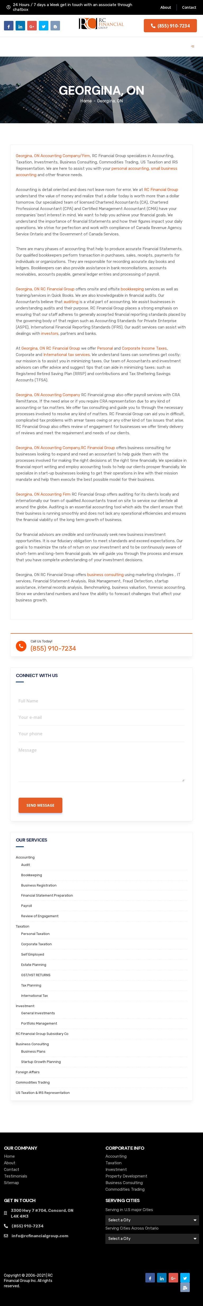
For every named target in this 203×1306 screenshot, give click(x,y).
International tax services (66, 354)
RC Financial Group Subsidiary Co (42, 1034)
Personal (105, 348)
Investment (25, 1006)
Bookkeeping (31, 875)
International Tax (34, 996)
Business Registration (39, 885)
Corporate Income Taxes (144, 348)
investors (49, 333)
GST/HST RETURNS (35, 975)
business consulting (105, 574)
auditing (71, 301)
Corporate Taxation (36, 944)
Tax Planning (31, 985)
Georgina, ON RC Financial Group (45, 289)
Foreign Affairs (28, 1072)
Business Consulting (32, 1044)
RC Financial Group (161, 189)
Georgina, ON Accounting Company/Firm (53, 155)
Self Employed (32, 954)
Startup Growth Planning (41, 1062)
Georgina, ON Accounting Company (48, 394)
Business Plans (33, 1051)
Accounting (25, 857)
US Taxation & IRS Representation (43, 1093)
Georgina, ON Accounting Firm (43, 494)
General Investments (38, 1013)
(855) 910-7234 (53, 648)
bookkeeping (132, 289)
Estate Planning (33, 965)
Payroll (26, 906)
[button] (170, 25)
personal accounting (130, 168)
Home (86, 100)
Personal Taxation (35, 934)
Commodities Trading (33, 1082)
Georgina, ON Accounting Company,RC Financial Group (65, 447)
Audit (25, 865)
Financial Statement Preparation (47, 895)
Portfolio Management (39, 1023)
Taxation (22, 926)
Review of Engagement (39, 916)
